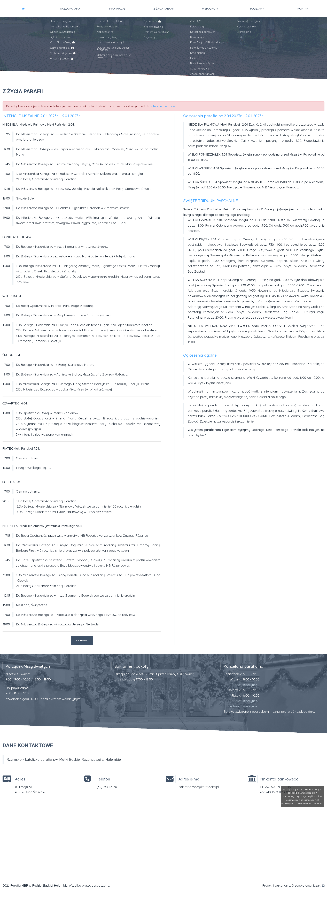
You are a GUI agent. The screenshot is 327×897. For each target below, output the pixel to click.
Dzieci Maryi (197, 26)
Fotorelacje (151, 21)
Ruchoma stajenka (61, 53)
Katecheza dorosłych (202, 31)
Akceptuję (318, 804)
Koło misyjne (197, 37)
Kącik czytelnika (246, 26)
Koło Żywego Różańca (203, 47)
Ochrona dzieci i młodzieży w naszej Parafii (114, 56)
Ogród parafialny (60, 47)
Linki (239, 37)
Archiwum (82, 640)
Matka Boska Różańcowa (65, 26)
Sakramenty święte (108, 37)
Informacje (116, 8)
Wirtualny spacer (60, 58)
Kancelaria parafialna (109, 21)
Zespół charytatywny (202, 73)
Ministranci (196, 58)
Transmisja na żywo (248, 21)
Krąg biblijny (197, 53)
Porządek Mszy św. (108, 26)
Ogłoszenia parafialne (156, 32)
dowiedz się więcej (303, 804)
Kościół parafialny (61, 42)
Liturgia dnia (244, 31)
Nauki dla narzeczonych (110, 42)
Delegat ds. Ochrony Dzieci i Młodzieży (113, 48)
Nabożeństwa (105, 31)
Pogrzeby (149, 37)
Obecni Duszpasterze (62, 31)
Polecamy (257, 8)
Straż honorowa (199, 68)
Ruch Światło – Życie (202, 63)
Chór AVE (195, 21)
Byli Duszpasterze (60, 37)
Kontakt (303, 8)
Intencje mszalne (153, 26)
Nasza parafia (70, 8)
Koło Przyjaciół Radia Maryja (207, 42)
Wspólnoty (210, 8)
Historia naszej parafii (62, 21)
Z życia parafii (163, 8)
